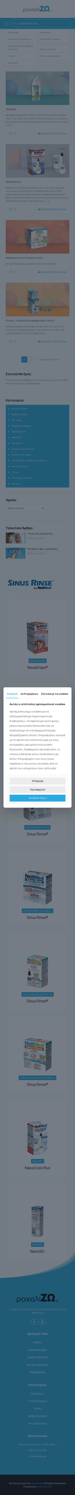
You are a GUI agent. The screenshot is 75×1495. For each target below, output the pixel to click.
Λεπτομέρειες (29, 693)
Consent (12, 693)
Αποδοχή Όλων (37, 798)
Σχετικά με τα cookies (54, 693)
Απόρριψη (37, 781)
